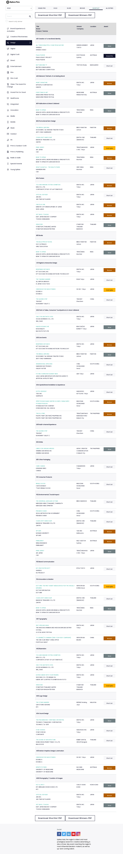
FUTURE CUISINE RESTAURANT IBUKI (47, 374)
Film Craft (14, 78)
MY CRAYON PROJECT (43, 568)
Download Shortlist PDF (50, 15)
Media (12, 116)
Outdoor (13, 134)
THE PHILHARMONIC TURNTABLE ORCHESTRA (50, 720)
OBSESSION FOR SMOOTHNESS (46, 289)
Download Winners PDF (80, 15)
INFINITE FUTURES (41, 767)
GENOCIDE (39, 224)
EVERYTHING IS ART (42, 92)
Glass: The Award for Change (16, 85)
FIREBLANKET (40, 541)
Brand (38, 29)
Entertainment (16, 66)
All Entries (109, 8)
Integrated (14, 104)
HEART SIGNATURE (41, 82)
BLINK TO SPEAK (41, 110)
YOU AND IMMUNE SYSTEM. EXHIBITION (48, 185)
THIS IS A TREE (40, 413)
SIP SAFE (38, 531)
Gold (55, 8)
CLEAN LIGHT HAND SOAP (44, 137)
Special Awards (16, 164)
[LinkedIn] (69, 834)
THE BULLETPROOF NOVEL (44, 242)
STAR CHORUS (40, 730)
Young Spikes (15, 169)
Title (37, 26)
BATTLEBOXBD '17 (41, 65)
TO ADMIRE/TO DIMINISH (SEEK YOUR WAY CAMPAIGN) (53, 638)
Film (11, 72)
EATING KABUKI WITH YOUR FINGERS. (47, 675)
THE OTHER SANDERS (42, 702)
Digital (12, 48)
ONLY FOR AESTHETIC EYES (44, 317)
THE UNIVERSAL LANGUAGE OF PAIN (47, 501)
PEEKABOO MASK (41, 511)
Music (12, 128)
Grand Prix (42, 8)
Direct (12, 60)
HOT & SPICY (40, 785)
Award (106, 26)
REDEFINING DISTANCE (43, 269)
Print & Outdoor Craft (18, 146)
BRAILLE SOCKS (40, 483)
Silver (69, 8)
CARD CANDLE (40, 466)
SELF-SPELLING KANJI (42, 625)
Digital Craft (15, 54)
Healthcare (14, 98)
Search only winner (15, 21)
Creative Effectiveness (18, 37)
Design (12, 42)
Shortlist (96, 8)
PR (11, 140)
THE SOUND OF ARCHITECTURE (46, 740)
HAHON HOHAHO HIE (42, 326)
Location (93, 26)
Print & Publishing (16, 152)
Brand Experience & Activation (16, 30)
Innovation (14, 110)
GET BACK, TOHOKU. (42, 214)
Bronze (82, 8)
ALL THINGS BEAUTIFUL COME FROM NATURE (50, 45)
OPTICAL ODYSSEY (42, 195)
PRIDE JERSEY (40, 147)
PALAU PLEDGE (40, 55)
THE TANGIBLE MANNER (43, 279)
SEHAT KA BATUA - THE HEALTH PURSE (48, 167)
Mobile (12, 122)
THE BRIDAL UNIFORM (42, 127)
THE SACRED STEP (41, 299)
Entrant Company (80, 28)
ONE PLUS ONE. (40, 204)
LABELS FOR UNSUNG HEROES (45, 448)
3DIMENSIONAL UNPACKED (44, 364)
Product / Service (42, 31)
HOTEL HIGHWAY (41, 391)
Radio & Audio (15, 158)
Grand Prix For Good (18, 92)
